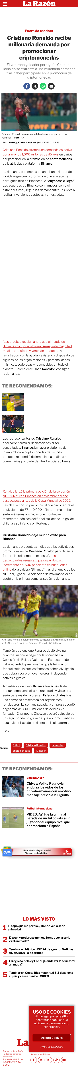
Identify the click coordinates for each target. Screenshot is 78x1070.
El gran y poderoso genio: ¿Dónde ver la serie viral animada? (39, 939)
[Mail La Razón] (51, 86)
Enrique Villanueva (22, 142)
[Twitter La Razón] (35, 86)
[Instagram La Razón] (49, 1060)
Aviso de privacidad (51, 1046)
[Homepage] (39, 3)
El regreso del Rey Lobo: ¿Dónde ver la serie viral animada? (42, 962)
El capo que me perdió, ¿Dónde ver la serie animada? (36, 927)
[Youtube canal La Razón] (64, 1060)
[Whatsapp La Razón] (43, 86)
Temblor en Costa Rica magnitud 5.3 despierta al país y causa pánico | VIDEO (41, 974)
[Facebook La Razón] (26, 86)
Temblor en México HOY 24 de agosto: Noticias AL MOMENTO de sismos (41, 951)
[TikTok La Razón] (56, 1060)
